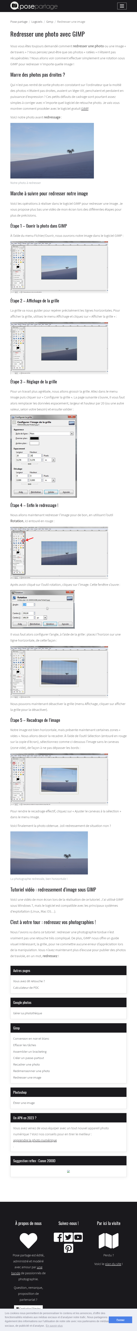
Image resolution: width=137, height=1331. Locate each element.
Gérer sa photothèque (27, 1013)
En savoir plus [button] (54, 1325)
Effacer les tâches (24, 1045)
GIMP (84, 108)
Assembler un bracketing (29, 1051)
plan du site (113, 1264)
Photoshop (20, 1092)
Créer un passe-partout (28, 1058)
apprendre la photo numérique (35, 1140)
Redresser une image (27, 1077)
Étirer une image (24, 1103)
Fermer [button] (120, 1319)
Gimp (16, 1027)
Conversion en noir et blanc (31, 1038)
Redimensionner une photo (31, 1071)
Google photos (22, 1002)
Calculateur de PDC (26, 988)
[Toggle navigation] (122, 6)
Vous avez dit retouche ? (29, 981)
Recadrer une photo (26, 1064)
